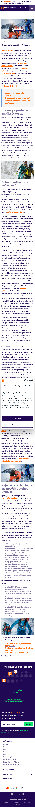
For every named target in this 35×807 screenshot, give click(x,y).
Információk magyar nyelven (12, 765)
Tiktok (15, 794)
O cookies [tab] (28, 386)
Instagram (19, 794)
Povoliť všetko (17, 418)
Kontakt (5, 744)
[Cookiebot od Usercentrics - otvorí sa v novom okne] (25, 380)
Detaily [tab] (17, 386)
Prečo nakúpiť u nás (9, 757)
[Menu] (32, 8)
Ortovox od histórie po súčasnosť (17, 98)
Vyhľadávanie (20, 8)
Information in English (10, 759)
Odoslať (28, 724)
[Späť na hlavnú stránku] (8, 8)
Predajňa (6, 754)
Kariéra (5, 752)
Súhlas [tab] (6, 386)
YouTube (23, 794)
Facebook (12, 794)
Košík (26, 8)
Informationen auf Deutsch (11, 762)
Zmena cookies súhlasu (17, 800)
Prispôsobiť (16, 425)
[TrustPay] (27, 788)
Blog (4, 749)
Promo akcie (7, 747)
